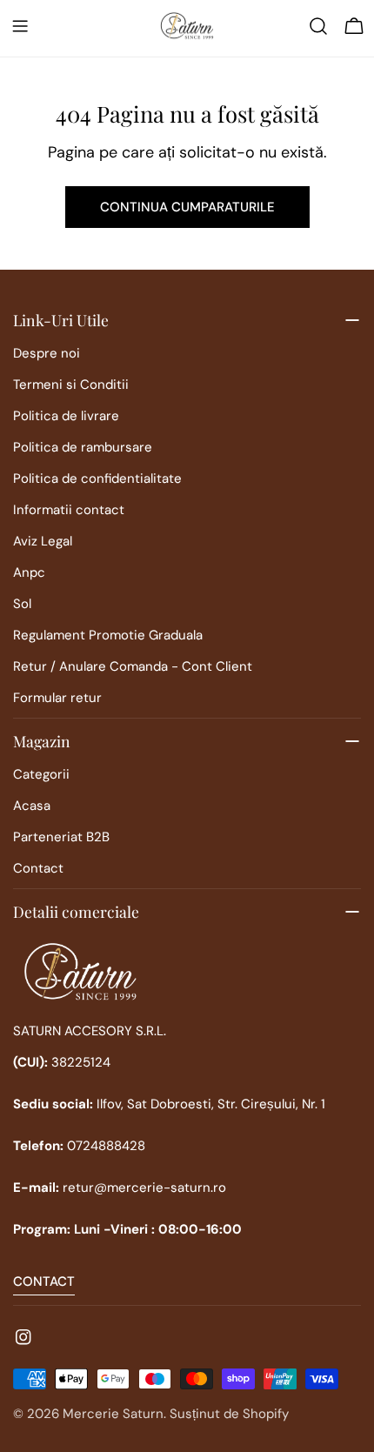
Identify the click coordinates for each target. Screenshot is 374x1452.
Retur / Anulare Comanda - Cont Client (132, 666)
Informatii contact (68, 510)
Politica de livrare (66, 416)
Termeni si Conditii (71, 384)
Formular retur (57, 697)
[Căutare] (318, 26)
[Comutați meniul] (20, 26)
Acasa (31, 805)
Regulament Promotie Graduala (108, 635)
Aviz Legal (42, 541)
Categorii (41, 774)
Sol (22, 603)
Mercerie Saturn (113, 1413)
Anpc (29, 572)
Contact (38, 868)
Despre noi (46, 353)
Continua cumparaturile (187, 207)
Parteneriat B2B (61, 837)
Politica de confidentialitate (97, 478)
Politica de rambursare (82, 447)
